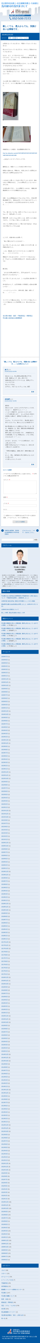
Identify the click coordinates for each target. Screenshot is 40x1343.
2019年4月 (4, 890)
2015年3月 (4, 1044)
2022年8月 (4, 785)
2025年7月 (4, 695)
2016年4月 (4, 1003)
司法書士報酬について (7, 1296)
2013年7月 (4, 1102)
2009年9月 (4, 1250)
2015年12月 (4, 1016)
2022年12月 (4, 772)
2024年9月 (4, 717)
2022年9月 (4, 781)
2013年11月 (4, 1093)
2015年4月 (4, 1041)
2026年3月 (4, 669)
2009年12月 (4, 1240)
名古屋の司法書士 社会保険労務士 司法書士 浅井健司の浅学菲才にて (20, 5)
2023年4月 (4, 759)
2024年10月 (4, 714)
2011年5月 (4, 1186)
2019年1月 (4, 900)
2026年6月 (4, 660)
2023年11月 (4, 743)
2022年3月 (4, 801)
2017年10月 (4, 948)
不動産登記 (4, 1283)
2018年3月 (4, 932)
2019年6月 (4, 884)
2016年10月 (4, 984)
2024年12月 (4, 711)
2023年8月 (4, 749)
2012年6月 (4, 1144)
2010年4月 (4, 1227)
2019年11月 (4, 874)
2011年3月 (4, 1192)
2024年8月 (4, 720)
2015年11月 (4, 1019)
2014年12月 (4, 1054)
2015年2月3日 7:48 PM (10, 401)
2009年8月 (4, 1253)
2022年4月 (4, 797)
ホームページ (5, 1276)
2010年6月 (4, 1221)
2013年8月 (4, 1099)
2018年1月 (4, 939)
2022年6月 (4, 791)
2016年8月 (4, 990)
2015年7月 (4, 1032)
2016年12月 (4, 977)
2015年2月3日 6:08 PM (10, 371)
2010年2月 (4, 1234)
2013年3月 (4, 1115)
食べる (3, 1318)
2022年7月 (4, 788)
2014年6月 (4, 1073)
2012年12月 (4, 1125)
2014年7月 (4, 1070)
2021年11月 (4, 813)
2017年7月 (4, 958)
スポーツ (4, 1273)
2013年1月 (4, 1121)
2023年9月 (4, 746)
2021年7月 (4, 823)
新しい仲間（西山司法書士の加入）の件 (13, 612)
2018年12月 (4, 903)
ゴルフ (3, 1270)
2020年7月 (4, 852)
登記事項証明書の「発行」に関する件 (12, 1315)
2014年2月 (4, 1083)
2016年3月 (4, 1006)
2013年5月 (4, 1109)
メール (6, 503)
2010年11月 (4, 1205)
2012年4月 (4, 1150)
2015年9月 (4, 1025)
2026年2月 (4, 672)
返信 (32, 391)
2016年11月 (4, 980)
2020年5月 (4, 858)
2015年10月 (4, 1022)
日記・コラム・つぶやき (22, 38)
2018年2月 (4, 935)
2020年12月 (4, 842)
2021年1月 (4, 839)
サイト (5, 509)
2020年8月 (4, 849)
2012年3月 (4, 1154)
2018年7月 (4, 919)
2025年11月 (4, 682)
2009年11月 (4, 1243)
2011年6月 (4, 1182)
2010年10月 (4, 1208)
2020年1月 (4, 868)
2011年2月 (4, 1195)
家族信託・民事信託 (7, 1302)
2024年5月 (4, 727)
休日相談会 (4, 1286)
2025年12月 (4, 679)
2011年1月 (4, 1198)
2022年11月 (4, 775)
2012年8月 (4, 1138)
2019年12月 (4, 871)
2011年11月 (4, 1166)
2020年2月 (4, 865)
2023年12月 (4, 740)
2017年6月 (4, 961)
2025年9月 (4, 688)
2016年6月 (4, 996)
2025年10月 (4, 685)
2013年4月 (4, 1112)
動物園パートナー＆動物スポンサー (11, 1289)
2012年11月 (4, 1128)
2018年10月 (4, 910)
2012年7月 (4, 1141)
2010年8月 (4, 1215)
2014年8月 (4, 1067)
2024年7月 (4, 724)
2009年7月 (4, 1256)
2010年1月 (4, 1237)
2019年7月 (4, 881)
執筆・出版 (11, 38)
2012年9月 (4, 1134)
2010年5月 (4, 1224)
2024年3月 (4, 733)
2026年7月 (4, 656)
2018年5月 (4, 926)
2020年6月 (4, 855)
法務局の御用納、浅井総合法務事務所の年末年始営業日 (12, 532)
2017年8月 (4, 955)
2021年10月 (4, 817)
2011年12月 (4, 1163)
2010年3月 (4, 1231)
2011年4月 (4, 1189)
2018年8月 (4, 916)
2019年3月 (4, 894)
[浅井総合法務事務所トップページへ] (20, 13)
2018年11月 (4, 907)
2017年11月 (4, 945)
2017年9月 (4, 951)
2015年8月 (4, 1028)
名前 (5, 497)
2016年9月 (4, 987)
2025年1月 (4, 708)
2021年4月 (4, 830)
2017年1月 (4, 974)
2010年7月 (4, 1218)
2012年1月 (4, 1160)
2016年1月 (4, 1012)
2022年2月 (4, 804)
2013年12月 (4, 1089)
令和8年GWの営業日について (10, 609)
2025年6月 (4, 698)
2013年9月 (4, 1096)
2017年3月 (4, 967)
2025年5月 (4, 701)
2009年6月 (4, 1259)
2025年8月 (4, 692)
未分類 (3, 1309)
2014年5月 (4, 1077)
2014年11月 (4, 1057)
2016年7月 (4, 993)
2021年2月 (4, 836)
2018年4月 (4, 929)
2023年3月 (4, 762)
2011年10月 (4, 1170)
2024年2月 (4, 737)
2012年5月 (4, 1147)
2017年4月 (4, 964)
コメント (6, 479)
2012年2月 (4, 1157)
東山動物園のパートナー (8, 1312)
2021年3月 (4, 833)
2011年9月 (4, 1173)
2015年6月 (4, 1035)
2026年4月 (4, 666)
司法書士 (4, 1292)
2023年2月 (4, 765)
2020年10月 (4, 846)
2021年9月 (4, 820)
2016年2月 (4, 1009)
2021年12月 (4, 810)
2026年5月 (4, 663)
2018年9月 (4, 913)
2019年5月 (4, 887)
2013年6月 (4, 1105)
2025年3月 (4, 704)
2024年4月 (4, 730)
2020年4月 (4, 862)
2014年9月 (4, 1064)
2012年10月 (4, 1131)
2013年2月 (4, 1118)
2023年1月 (4, 769)
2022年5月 (4, 794)
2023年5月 (4, 756)
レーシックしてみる (7, 1280)
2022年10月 (4, 778)
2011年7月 (4, 1179)
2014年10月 (4, 1061)
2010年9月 (4, 1211)
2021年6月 (4, 826)
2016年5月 (4, 1000)
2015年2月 (4, 1048)
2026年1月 (4, 676)
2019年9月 (4, 878)
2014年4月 (4, 1080)
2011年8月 (4, 1176)
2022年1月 (4, 807)
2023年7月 (4, 753)
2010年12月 (4, 1202)
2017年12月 (4, 942)
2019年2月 (4, 897)
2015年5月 (4, 1038)
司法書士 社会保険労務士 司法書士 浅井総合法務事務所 (12, 1331)
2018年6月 (4, 923)
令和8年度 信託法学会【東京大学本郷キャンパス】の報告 (18, 601)
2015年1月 (4, 1051)
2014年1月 (4, 1086)
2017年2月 (4, 971)
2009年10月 (4, 1247)
